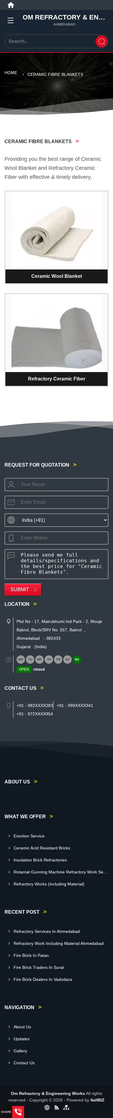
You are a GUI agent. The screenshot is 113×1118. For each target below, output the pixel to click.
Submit (20, 589)
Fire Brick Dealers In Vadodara (43, 979)
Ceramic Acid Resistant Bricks (42, 848)
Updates (22, 1038)
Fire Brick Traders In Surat (39, 967)
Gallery (20, 1050)
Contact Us (24, 1062)
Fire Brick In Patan (31, 955)
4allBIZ (97, 1100)
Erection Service (29, 836)
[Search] (102, 41)
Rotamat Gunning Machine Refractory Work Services (61, 872)
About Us (22, 1026)
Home (11, 72)
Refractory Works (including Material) (49, 884)
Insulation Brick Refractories (40, 860)
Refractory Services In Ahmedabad (47, 931)
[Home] (11, 5)
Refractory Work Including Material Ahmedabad (59, 943)
